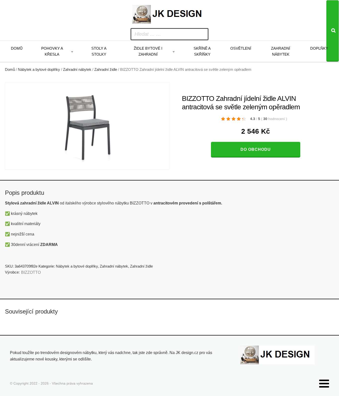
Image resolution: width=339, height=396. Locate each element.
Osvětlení (240, 48)
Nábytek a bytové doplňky (39, 70)
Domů (17, 48)
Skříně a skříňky (202, 51)
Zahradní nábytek (280, 51)
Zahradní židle (105, 70)
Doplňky (319, 48)
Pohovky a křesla (52, 51)
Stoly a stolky (98, 51)
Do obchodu (255, 149)
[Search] (332, 31)
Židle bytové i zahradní (148, 51)
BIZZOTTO (31, 272)
